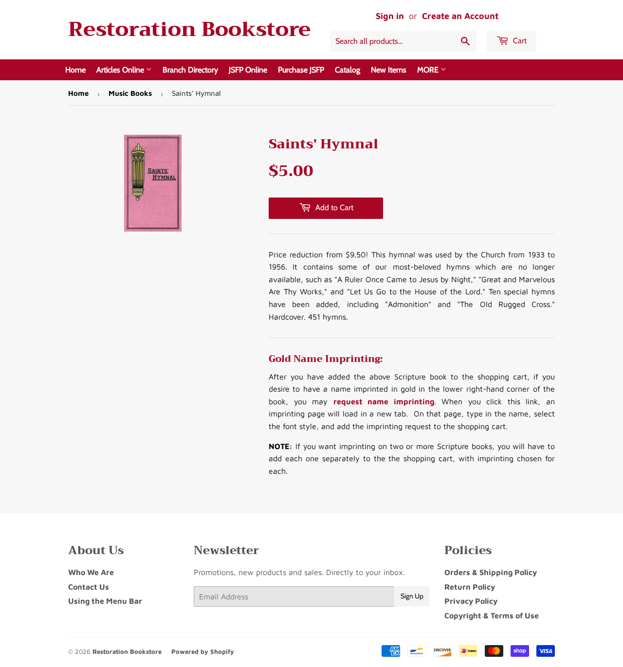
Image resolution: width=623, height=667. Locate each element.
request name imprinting (383, 401)
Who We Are (91, 572)
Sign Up (412, 596)
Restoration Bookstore (189, 29)
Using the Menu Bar (105, 600)
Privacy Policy (470, 600)
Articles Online (121, 69)
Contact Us (88, 586)
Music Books (130, 93)
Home (75, 69)
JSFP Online (248, 69)
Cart (519, 40)
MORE (428, 69)
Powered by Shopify (202, 651)
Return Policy (469, 586)
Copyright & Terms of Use (491, 615)
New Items (388, 69)
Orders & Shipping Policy (490, 572)
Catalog (347, 69)
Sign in (390, 16)
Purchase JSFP (301, 69)
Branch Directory (190, 69)
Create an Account (460, 16)
